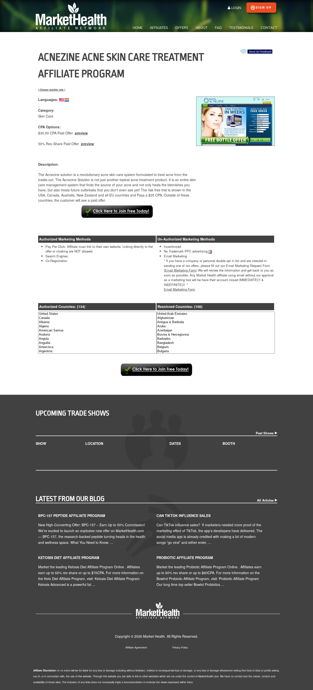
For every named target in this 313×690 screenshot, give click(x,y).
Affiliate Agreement (136, 647)
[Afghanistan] (216, 318)
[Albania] (97, 322)
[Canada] (97, 318)
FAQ (218, 27)
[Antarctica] (97, 347)
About (202, 27)
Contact (269, 27)
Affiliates (159, 27)
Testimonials (241, 27)
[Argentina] (97, 351)
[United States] (97, 314)
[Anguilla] (97, 343)
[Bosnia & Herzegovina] (216, 335)
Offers (181, 27)
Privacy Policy (180, 647)
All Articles (265, 500)
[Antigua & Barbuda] (216, 322)
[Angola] (97, 339)
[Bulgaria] (216, 351)
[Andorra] (97, 335)
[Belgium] (216, 347)
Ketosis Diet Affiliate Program (68, 557)
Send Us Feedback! (260, 51)
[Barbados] (216, 339)
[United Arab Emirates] (216, 314)
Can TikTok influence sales (183, 515)
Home (138, 27)
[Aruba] (216, 326)
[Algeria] (97, 326)
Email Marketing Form (179, 289)
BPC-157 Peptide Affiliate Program (71, 515)
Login (235, 8)
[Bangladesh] (216, 343)
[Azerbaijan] (216, 331)
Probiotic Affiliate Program (184, 557)
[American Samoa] (97, 331)
